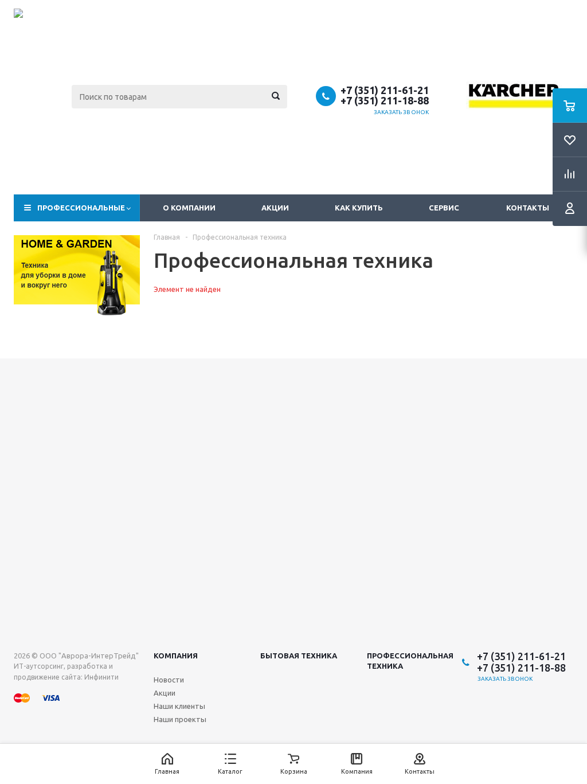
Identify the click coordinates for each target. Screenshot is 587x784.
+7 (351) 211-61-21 (385, 90)
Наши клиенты (179, 706)
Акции (275, 208)
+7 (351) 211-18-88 (385, 100)
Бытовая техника (298, 656)
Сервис (444, 208)
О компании (189, 208)
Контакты (527, 208)
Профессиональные (81, 208)
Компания (176, 656)
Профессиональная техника (410, 661)
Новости (169, 680)
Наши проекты (180, 719)
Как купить (359, 208)
